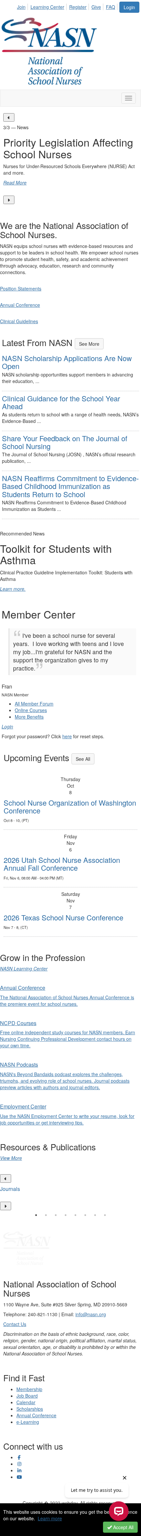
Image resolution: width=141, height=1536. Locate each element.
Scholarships (29, 1408)
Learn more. (13, 588)
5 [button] (75, 1215)
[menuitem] (23, 6)
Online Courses (31, 710)
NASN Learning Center (24, 968)
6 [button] (85, 1215)
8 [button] (105, 1215)
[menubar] (67, 6)
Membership (29, 1389)
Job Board (27, 1395)
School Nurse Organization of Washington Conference (70, 806)
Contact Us (14, 1324)
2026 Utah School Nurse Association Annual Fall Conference (62, 864)
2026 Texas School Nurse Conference (63, 917)
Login (129, 7)
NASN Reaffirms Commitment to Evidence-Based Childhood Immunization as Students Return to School (70, 486)
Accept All (122, 1527)
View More (11, 1158)
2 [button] (46, 1215)
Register (78, 7)
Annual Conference (36, 1415)
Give (96, 7)
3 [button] (55, 1215)
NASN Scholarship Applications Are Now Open (67, 362)
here (67, 736)
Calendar (25, 1402)
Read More (15, 182)
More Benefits (29, 716)
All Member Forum (34, 703)
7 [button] (95, 1215)
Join (21, 7)
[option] (70, 159)
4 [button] (65, 1215)
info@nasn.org (90, 1314)
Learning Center (47, 7)
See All (83, 759)
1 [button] (36, 1215)
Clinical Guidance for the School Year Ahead (61, 402)
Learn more (50, 1518)
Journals (10, 1189)
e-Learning (27, 1422)
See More (89, 343)
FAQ (110, 7)
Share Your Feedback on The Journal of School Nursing (64, 442)
